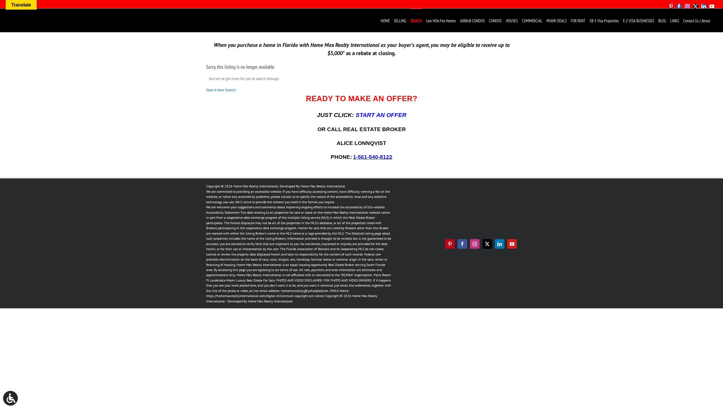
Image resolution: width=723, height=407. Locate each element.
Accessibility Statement (222, 212)
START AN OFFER (381, 115)
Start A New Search (221, 90)
